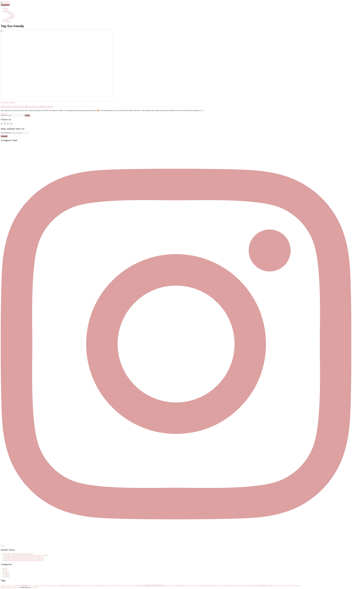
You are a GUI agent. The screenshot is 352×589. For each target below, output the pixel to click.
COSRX (90, 585)
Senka (247, 585)
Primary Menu (5, 5)
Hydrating (134, 585)
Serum (263, 585)
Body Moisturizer (49, 585)
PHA (222, 585)
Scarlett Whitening (240, 585)
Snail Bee (279, 585)
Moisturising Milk (172, 585)
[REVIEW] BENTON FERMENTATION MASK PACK (27, 106)
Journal (6, 20)
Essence (103, 585)
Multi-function (199, 585)
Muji (194, 585)
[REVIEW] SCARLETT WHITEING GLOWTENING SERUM (23, 560)
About (6, 10)
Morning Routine (188, 585)
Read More (4, 113)
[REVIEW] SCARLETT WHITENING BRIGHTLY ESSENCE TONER (26, 555)
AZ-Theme (34, 587)
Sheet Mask (269, 585)
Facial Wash (123, 585)
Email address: (6, 133)
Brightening (63, 585)
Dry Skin (98, 585)
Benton (24, 585)
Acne (2, 585)
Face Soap (117, 585)
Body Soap (56, 585)
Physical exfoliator (229, 585)
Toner (297, 585)
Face (13, 15)
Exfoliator (108, 585)
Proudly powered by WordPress (10, 587)
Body (13, 16)
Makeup (10, 18)
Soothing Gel (285, 585)
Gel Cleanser (128, 585)
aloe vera (7, 585)
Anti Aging (18, 585)
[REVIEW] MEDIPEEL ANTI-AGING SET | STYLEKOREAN (23, 557)
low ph (166, 585)
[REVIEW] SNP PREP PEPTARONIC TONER (18, 554)
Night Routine (217, 585)
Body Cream (33, 585)
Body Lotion (39, 585)
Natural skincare (207, 585)
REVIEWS (7, 11)
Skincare (10, 13)
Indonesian (142, 585)
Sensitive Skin (254, 585)
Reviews (6, 102)
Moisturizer (180, 585)
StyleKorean (292, 585)
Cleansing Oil (84, 585)
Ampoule (12, 585)
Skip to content (5, 1)
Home (6, 8)
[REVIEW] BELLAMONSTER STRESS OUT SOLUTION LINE (24, 558)
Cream (94, 585)
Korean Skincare (155, 585)
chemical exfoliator (74, 585)
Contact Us (7, 21)
